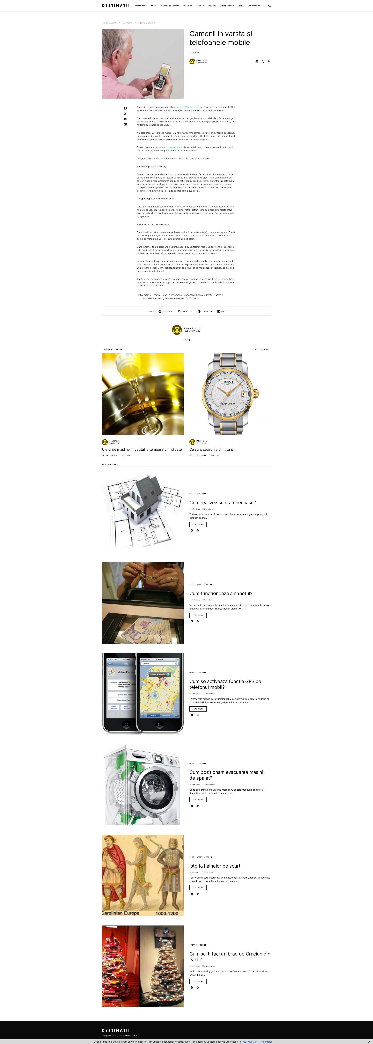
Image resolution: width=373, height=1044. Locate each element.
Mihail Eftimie (201, 60)
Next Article (262, 350)
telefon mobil (175, 147)
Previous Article (113, 350)
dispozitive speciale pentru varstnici (203, 294)
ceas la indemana (171, 294)
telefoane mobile (174, 298)
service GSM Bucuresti (188, 107)
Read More (198, 524)
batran (156, 294)
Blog (192, 585)
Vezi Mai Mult (249, 1041)
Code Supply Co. (130, 1036)
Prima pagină (109, 22)
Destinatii (116, 6)
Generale (127, 22)
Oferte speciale (146, 22)
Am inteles (266, 1041)
